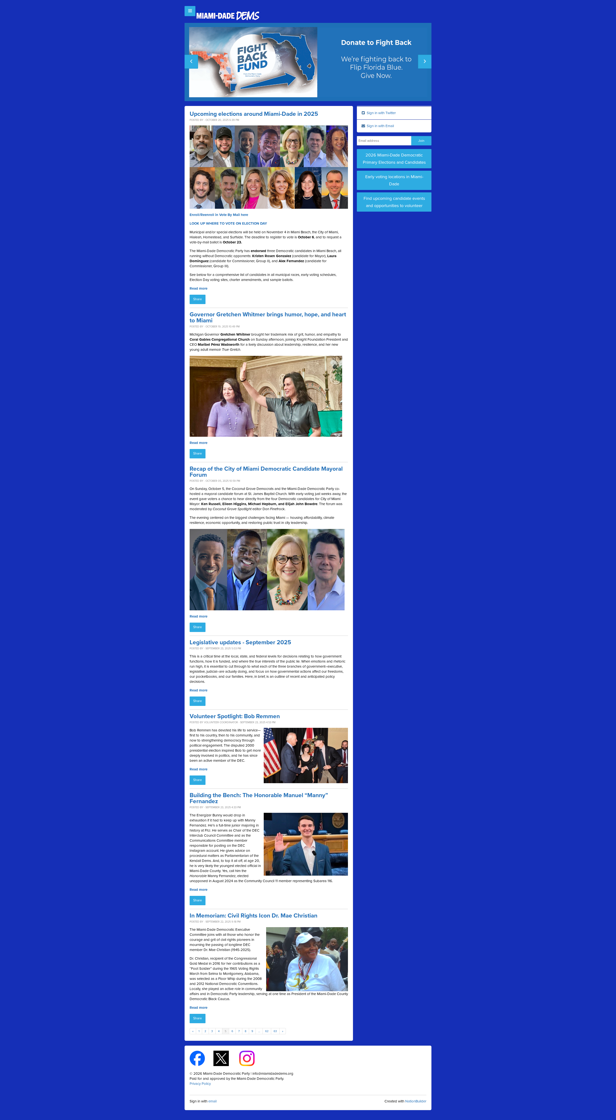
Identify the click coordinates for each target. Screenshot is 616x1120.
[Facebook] (201, 1058)
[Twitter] (225, 1058)
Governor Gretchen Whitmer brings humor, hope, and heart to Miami (268, 317)
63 (275, 1031)
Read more (198, 288)
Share (197, 299)
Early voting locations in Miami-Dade (394, 180)
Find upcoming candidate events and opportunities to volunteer (394, 202)
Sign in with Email (380, 126)
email (212, 1101)
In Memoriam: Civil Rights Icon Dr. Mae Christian (253, 915)
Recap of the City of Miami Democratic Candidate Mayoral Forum (266, 471)
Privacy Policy (200, 1083)
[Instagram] (251, 1058)
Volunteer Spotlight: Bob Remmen (235, 716)
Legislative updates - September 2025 (240, 642)
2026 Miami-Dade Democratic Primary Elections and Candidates (394, 158)
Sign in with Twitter (381, 113)
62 (267, 1031)
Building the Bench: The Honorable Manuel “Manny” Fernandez (259, 798)
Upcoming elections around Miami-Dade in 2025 (254, 114)
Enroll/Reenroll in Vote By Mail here (219, 215)
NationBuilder (415, 1101)
